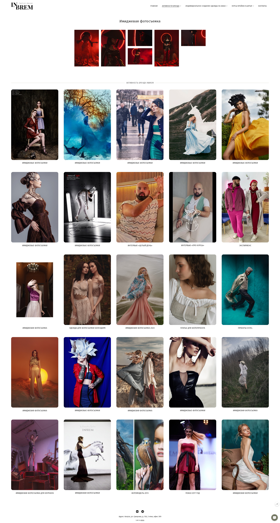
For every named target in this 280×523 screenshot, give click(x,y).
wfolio (142, 520)
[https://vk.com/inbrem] (137, 511)
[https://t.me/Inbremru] (142, 511)
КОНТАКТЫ (262, 6)
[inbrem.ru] (22, 6)
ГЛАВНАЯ (154, 6)
